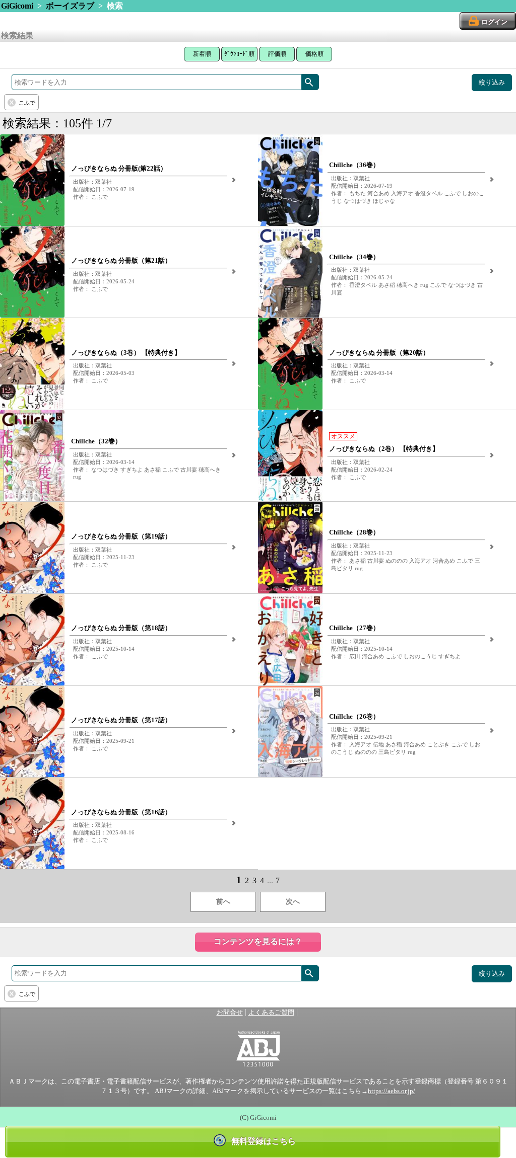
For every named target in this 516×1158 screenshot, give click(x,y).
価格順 (314, 53)
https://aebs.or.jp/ (391, 1091)
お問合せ (230, 1012)
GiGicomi (17, 6)
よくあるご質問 (271, 1012)
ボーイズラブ (70, 6)
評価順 (277, 53)
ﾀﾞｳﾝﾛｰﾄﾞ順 (239, 53)
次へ (293, 901)
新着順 (202, 53)
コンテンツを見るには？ (258, 941)
